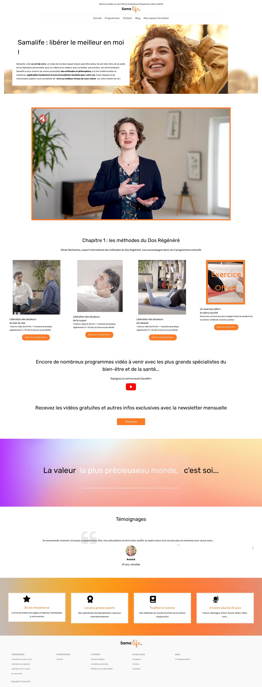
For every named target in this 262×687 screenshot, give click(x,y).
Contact (127, 18)
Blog (137, 18)
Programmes (112, 18)
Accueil (97, 18)
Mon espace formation (156, 18)
